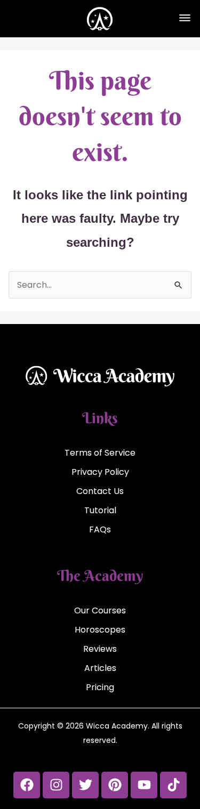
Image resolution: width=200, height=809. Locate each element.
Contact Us (100, 491)
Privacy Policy (100, 472)
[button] (184, 18)
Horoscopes (100, 630)
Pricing (100, 687)
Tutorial (100, 510)
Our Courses (100, 610)
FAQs (100, 529)
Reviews (100, 649)
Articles (100, 668)
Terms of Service (100, 453)
